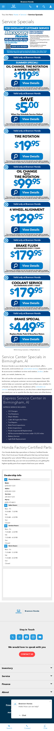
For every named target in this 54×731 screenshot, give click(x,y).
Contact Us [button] (27, 654)
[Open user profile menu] (50, 6)
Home (16, 15)
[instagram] (33, 637)
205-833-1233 (10, 497)
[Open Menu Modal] (3, 6)
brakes (40, 371)
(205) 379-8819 (10, 502)
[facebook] (26, 637)
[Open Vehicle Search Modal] (44, 6)
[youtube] (40, 637)
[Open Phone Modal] (30, 6)
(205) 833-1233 (10, 486)
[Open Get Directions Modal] (37, 6)
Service (23, 15)
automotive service (30, 369)
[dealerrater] (19, 637)
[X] (13, 637)
